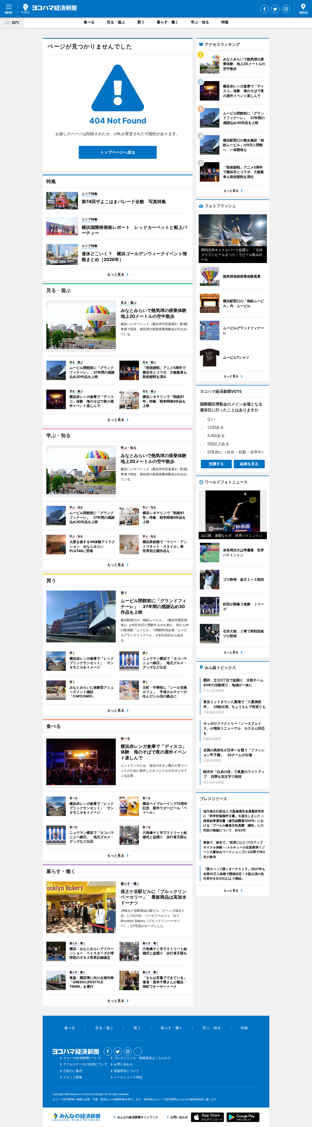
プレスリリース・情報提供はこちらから (142, 1058)
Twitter (275, 9)
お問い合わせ (123, 1064)
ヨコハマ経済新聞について (82, 1058)
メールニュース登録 (128, 1077)
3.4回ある (216, 435)
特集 (225, 22)
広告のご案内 (72, 1071)
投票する (216, 464)
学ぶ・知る (200, 22)
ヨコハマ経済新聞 (49, 8)
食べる (89, 22)
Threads (138, 1051)
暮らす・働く (168, 22)
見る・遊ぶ (116, 22)
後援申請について (126, 1071)
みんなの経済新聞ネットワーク (76, 1117)
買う (141, 22)
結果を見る (249, 464)
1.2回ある (215, 427)
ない (211, 419)
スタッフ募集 (72, 1077)
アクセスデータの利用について (85, 1064)
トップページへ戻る (117, 152)
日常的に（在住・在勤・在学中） (236, 452)
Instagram (286, 9)
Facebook (264, 9)
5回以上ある (218, 443)
